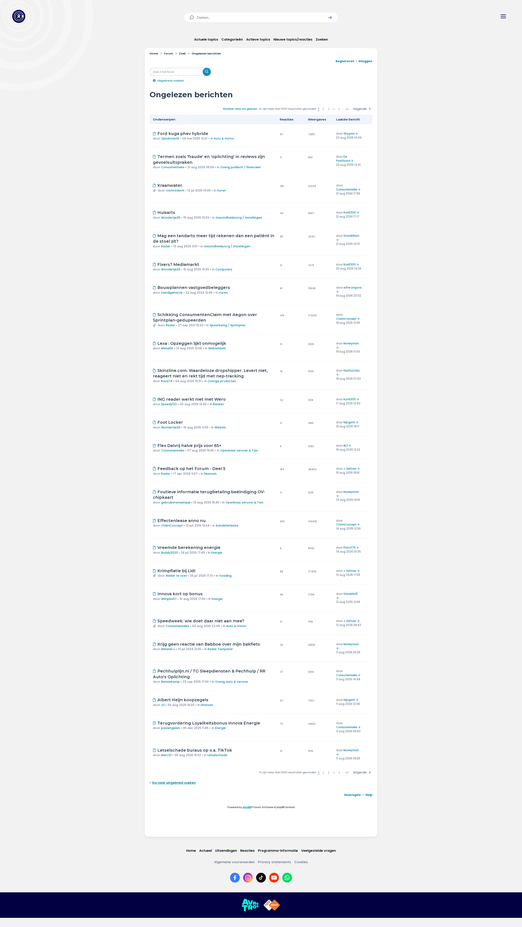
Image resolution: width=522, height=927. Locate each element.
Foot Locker (170, 422)
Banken (218, 404)
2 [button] (323, 109)
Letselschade (217, 755)
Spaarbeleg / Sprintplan (228, 325)
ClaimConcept (346, 319)
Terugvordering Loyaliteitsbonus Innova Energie (208, 723)
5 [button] (339, 109)
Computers (223, 269)
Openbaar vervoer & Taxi (239, 450)
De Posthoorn (343, 159)
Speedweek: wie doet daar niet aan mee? (200, 620)
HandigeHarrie (171, 293)
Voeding (225, 576)
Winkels (220, 427)
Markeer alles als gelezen (240, 109)
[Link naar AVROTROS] (250, 905)
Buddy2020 (169, 553)
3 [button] (328, 109)
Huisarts (166, 212)
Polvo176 (349, 548)
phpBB (247, 807)
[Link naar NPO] (271, 905)
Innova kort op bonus (180, 593)
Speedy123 (169, 404)
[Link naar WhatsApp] (287, 878)
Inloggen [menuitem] (365, 61)
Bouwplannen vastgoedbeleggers (193, 287)
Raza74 (166, 381)
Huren (221, 190)
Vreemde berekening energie (188, 547)
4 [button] (334, 109)
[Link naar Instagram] (248, 878)
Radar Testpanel (220, 649)
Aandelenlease (227, 525)
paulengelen (170, 728)
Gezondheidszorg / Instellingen (239, 218)
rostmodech (175, 190)
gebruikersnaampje (175, 502)
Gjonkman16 (170, 138)
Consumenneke (172, 167)
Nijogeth (349, 422)
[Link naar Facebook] (235, 878)
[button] (330, 17)
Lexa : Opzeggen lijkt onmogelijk (191, 343)
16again (349, 134)
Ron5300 (349, 213)
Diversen (210, 474)
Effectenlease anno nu (181, 520)
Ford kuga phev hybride (182, 133)
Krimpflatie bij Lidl (176, 570)
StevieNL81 (350, 594)
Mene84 (167, 348)
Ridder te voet (176, 576)
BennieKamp (170, 682)
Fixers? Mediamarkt (178, 264)
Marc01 (166, 755)
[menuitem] (352, 795)
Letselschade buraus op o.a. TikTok (194, 750)
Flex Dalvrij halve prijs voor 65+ (189, 445)
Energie (216, 553)
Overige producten (222, 381)
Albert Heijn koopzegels (182, 699)
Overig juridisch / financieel (240, 167)
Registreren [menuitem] (345, 61)
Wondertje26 (170, 218)
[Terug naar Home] (18, 16)
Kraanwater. (170, 185)
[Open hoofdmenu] (503, 16)
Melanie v (168, 649)
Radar (165, 246)
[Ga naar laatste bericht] (357, 134)
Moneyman (351, 343)
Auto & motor (224, 138)
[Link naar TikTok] (261, 878)
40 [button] (347, 109)
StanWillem (351, 236)
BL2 (345, 446)
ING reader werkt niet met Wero (191, 399)
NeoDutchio (351, 371)
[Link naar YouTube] (274, 878)
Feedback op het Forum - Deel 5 (191, 468)
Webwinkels (217, 348)
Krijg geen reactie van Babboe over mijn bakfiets (208, 644)
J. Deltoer (349, 469)
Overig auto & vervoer (231, 682)
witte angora (352, 288)
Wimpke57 (169, 599)
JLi (163, 705)
